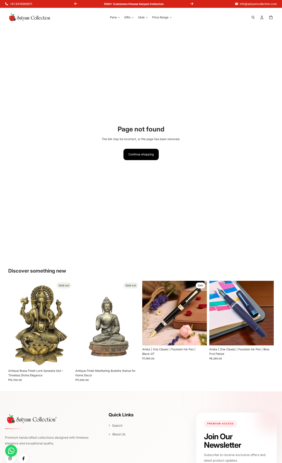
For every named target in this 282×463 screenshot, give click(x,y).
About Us (119, 434)
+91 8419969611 (21, 4)
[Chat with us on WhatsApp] (11, 451)
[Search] (253, 17)
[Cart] (270, 17)
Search (117, 426)
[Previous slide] (75, 4)
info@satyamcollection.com (258, 4)
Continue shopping (141, 154)
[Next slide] (191, 4)
